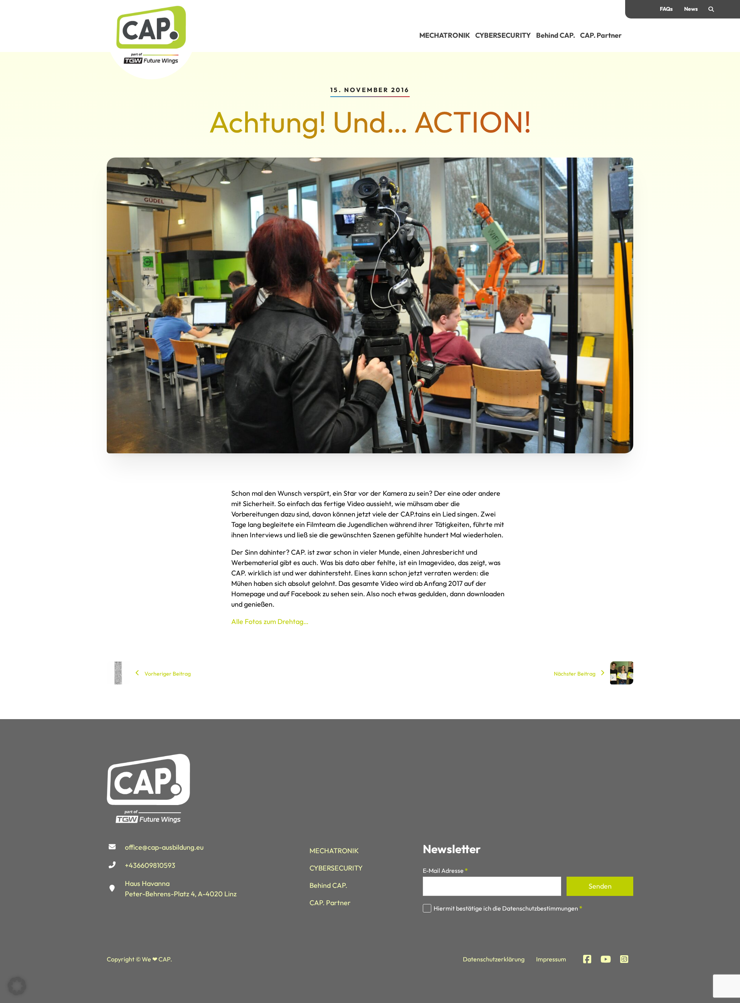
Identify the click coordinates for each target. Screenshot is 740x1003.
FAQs (666, 8)
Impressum (551, 959)
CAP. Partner (601, 35)
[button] (17, 986)
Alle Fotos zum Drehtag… (270, 621)
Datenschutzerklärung (494, 959)
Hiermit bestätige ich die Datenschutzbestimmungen (508, 908)
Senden (600, 886)
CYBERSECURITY (503, 35)
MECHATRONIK (444, 35)
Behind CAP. (555, 35)
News (691, 8)
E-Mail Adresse (445, 870)
